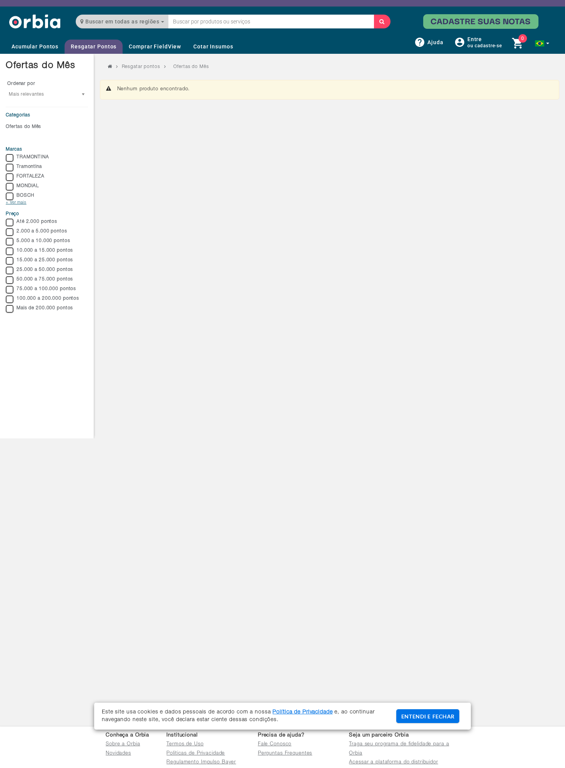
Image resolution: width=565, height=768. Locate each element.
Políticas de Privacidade (195, 753)
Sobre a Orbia (123, 744)
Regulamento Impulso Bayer (201, 762)
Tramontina (29, 166)
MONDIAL (28, 186)
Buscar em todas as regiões (122, 21)
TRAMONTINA (33, 157)
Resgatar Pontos (93, 46)
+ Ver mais (16, 203)
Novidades (118, 753)
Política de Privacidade (302, 712)
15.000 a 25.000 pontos (45, 260)
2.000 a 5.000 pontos (42, 231)
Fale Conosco (275, 744)
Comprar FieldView (155, 46)
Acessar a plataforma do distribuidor (393, 762)
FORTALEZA (31, 176)
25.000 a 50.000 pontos (45, 269)
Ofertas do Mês (23, 126)
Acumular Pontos (35, 46)
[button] (542, 43)
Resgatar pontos (141, 67)
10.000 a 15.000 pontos (45, 250)
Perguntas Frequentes (285, 753)
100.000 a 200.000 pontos (48, 298)
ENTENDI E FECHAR (427, 716)
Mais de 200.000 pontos (45, 308)
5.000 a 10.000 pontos (43, 241)
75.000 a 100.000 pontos (46, 289)
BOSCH (25, 195)
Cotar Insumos (213, 46)
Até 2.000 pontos (37, 221)
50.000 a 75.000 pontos (45, 279)
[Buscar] (382, 21)
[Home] (34, 21)
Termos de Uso (184, 744)
